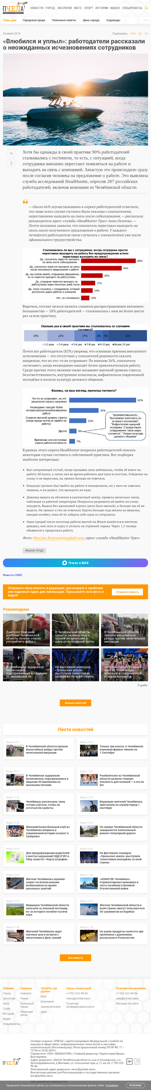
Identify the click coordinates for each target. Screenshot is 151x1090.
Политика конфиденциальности (80, 1005)
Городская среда (34, 20)
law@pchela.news (41, 1075)
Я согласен (135, 1085)
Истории (102, 8)
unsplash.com (73, 537)
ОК (146, 33)
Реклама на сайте (127, 1003)
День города (91, 20)
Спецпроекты (132, 8)
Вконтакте (47, 1001)
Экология (64, 8)
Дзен (44, 1011)
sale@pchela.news (127, 998)
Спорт (88, 8)
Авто (78, 8)
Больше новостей (75, 702)
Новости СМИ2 (12, 575)
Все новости (75, 957)
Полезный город (26, 1005)
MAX (133, 33)
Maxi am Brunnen (47, 537)
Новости (36, 8)
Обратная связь (26, 1013)
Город (50, 8)
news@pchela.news (78, 998)
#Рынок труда (34, 550)
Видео (115, 8)
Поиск (24, 998)
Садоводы (113, 20)
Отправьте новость (127, 591)
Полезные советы (64, 20)
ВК (140, 33)
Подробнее (112, 1085)
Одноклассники (51, 1006)
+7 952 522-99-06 (77, 993)
